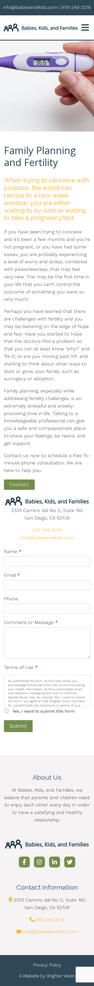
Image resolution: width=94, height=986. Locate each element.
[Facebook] (24, 862)
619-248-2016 (47, 530)
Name (13, 551)
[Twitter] (69, 862)
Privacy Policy (47, 965)
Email (12, 575)
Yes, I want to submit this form (44, 711)
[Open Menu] (85, 27)
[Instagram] (39, 862)
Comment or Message (31, 622)
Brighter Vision (61, 975)
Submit (18, 726)
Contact (19, 484)
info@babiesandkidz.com (47, 537)
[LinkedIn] (54, 862)
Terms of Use (21, 667)
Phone (11, 598)
